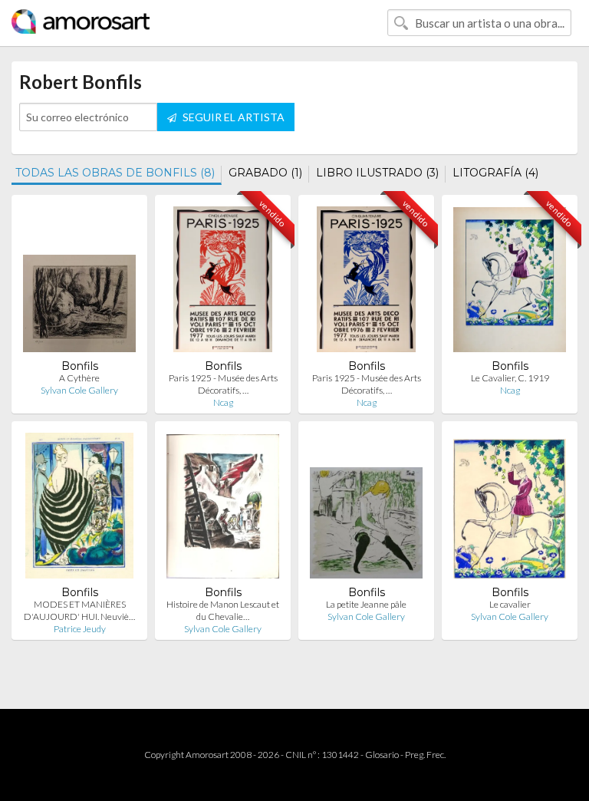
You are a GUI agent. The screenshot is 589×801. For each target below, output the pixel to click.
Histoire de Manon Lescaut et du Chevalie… (222, 610)
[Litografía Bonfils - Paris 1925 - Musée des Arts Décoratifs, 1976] (223, 283)
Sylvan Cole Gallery (79, 390)
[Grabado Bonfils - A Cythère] (79, 283)
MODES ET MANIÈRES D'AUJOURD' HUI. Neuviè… (79, 610)
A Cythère (79, 378)
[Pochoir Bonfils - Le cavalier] (509, 509)
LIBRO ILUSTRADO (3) (377, 173)
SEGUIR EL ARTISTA (232, 117)
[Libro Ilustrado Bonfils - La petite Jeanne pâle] (366, 509)
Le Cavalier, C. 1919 (510, 378)
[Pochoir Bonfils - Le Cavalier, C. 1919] (509, 283)
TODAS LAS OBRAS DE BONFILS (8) (115, 173)
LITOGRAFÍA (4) (495, 173)
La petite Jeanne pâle (366, 604)
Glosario (382, 754)
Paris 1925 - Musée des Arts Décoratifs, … (223, 384)
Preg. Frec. (425, 754)
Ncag (223, 402)
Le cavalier (510, 604)
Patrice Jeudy (80, 629)
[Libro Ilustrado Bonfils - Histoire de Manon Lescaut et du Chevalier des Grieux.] (222, 509)
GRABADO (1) (265, 173)
